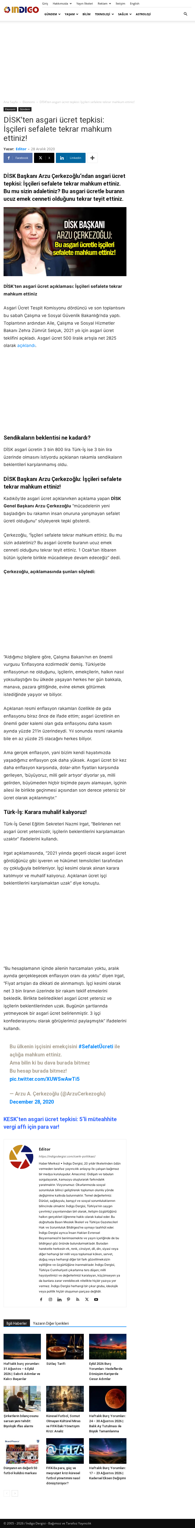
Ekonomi (29, 102)
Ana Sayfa (11, 102)
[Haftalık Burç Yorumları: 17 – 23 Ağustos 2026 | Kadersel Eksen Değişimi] (107, 1451)
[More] (92, 158)
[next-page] (15, 1493)
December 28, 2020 (32, 1102)
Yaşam (70, 14)
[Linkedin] (61, 1300)
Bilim (86, 14)
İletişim (120, 3)
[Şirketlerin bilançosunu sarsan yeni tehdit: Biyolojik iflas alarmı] (22, 1398)
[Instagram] (52, 1300)
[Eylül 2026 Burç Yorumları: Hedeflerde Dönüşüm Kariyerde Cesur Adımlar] (107, 1346)
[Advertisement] (97, 59)
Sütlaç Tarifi (55, 1364)
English (134, 3)
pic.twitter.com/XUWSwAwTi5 (44, 1079)
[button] (185, 14)
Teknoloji (102, 14)
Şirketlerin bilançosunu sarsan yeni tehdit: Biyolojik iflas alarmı (21, 1421)
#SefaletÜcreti (95, 1046)
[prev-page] (7, 1493)
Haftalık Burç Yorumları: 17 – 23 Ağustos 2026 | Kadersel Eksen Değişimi (107, 1473)
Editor (21, 148)
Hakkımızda (60, 3)
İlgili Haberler (17, 1323)
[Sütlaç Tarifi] (65, 1346)
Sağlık (123, 14)
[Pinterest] (70, 1300)
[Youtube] (98, 1300)
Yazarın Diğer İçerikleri (51, 1323)
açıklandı (26, 345)
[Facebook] (43, 1300)
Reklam (102, 3)
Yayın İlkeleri (84, 3)
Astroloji (143, 14)
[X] (89, 1300)
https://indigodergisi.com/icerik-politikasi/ (67, 1156)
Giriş (45, 3)
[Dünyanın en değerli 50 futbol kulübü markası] (22, 1451)
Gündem (50, 14)
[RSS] (79, 1300)
